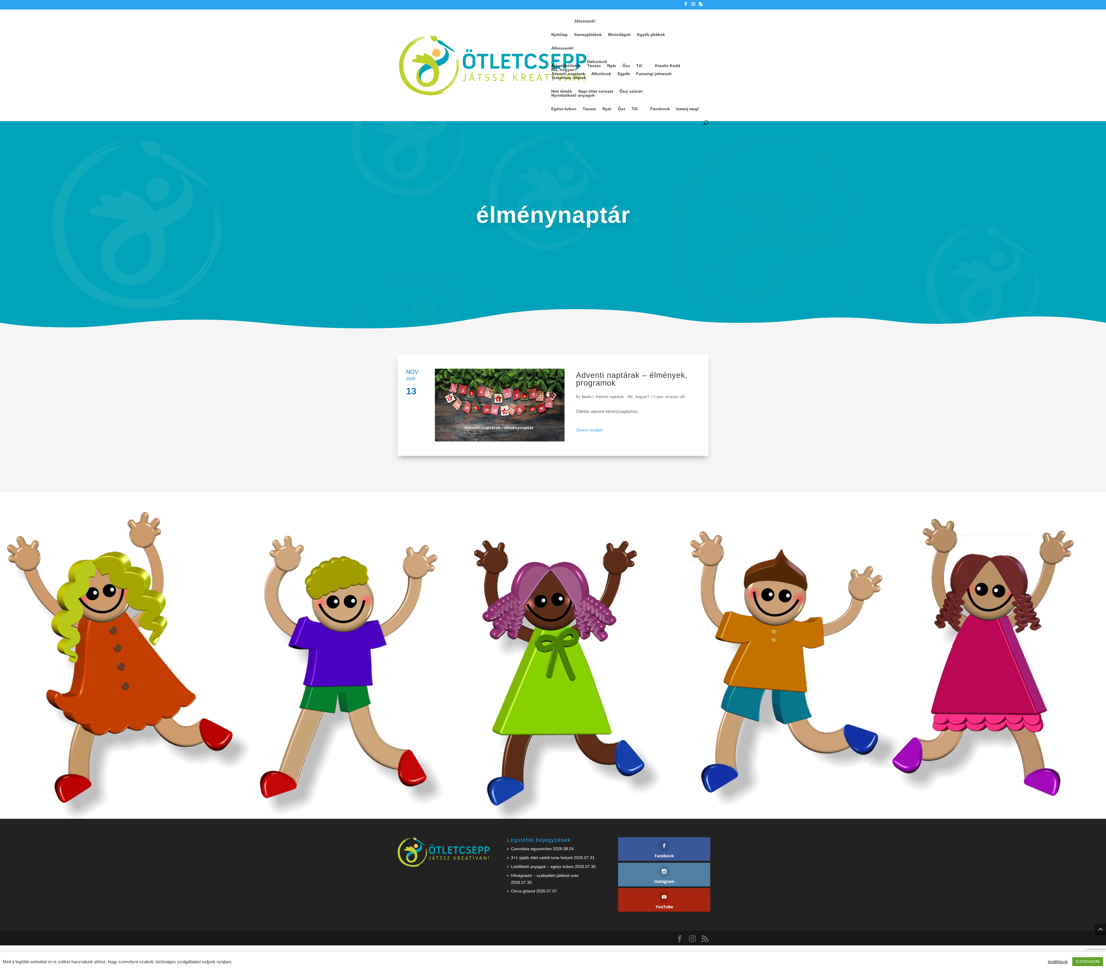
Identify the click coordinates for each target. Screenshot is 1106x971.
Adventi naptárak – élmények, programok (632, 379)
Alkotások (601, 74)
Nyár (611, 66)
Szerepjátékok (588, 35)
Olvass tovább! (589, 430)
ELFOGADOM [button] (1088, 961)
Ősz (626, 66)
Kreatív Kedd (667, 66)
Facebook (660, 109)
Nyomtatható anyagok (573, 95)
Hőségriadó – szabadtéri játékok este (545, 875)
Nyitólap (559, 35)
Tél (639, 66)
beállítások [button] (1058, 961)
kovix (586, 397)
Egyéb (624, 74)
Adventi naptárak (568, 74)
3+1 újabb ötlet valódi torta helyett (542, 857)
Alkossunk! (562, 48)
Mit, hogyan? (564, 70)
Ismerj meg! (687, 109)
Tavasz (594, 66)
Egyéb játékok (651, 35)
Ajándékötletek (566, 66)
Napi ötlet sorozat (595, 91)
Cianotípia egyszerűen (531, 848)
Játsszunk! (585, 21)
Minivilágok (619, 35)
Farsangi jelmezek (654, 74)
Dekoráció (597, 62)
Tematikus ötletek (568, 78)
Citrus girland (523, 891)
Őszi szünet (631, 91)
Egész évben (563, 109)
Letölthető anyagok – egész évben (542, 866)
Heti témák (561, 91)
